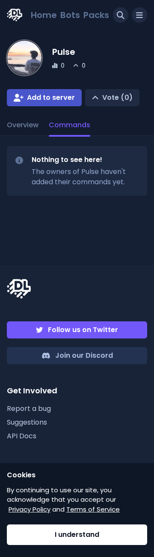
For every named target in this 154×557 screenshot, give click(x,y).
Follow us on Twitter (83, 330)
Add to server (51, 97)
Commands (69, 125)
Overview (22, 125)
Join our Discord (84, 355)
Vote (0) (117, 97)
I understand (77, 534)
